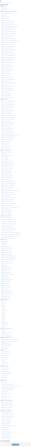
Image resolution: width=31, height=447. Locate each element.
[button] (0, 0)
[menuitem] (0, 1)
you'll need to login (18, 443)
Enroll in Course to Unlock (15, 444)
